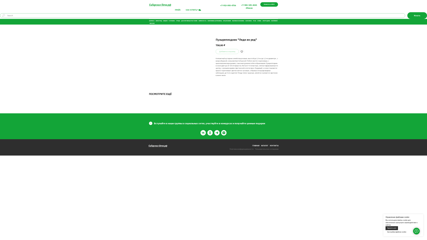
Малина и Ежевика (238, 21)
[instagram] (224, 132)
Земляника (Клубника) (214, 21)
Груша (178, 21)
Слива (259, 21)
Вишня (165, 21)
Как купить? (192, 10)
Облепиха (248, 21)
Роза (254, 21)
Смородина (266, 21)
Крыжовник (227, 21)
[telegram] (217, 132)
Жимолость (202, 21)
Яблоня (152, 23)
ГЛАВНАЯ (255, 146)
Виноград (159, 21)
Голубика (172, 21)
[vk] (203, 132)
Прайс (178, 10)
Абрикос (152, 21)
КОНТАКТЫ (274, 146)
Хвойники (274, 21)
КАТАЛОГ (264, 146)
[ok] (210, 132)
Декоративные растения (189, 21)
